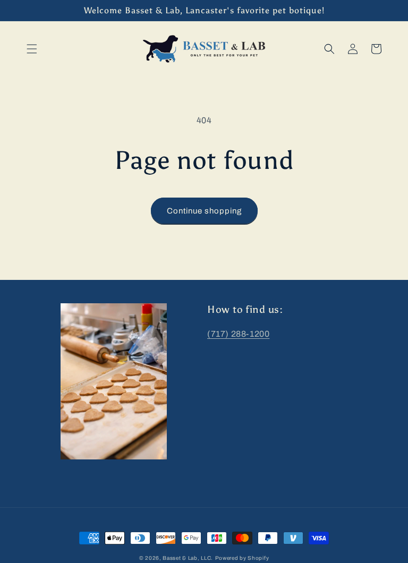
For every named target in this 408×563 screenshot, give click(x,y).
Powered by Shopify (242, 558)
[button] (32, 49)
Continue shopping (204, 211)
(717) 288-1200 (238, 333)
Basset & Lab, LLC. (188, 558)
